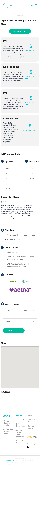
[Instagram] (28, 444)
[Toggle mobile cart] (32, 5)
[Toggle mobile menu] (36, 5)
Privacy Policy (31, 427)
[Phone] (28, 447)
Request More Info (20, 31)
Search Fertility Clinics (7, 423)
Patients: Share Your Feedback (20, 433)
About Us (20, 420)
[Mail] (34, 444)
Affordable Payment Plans (8, 431)
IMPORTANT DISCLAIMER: (9, 460)
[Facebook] (31, 444)
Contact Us (19, 442)
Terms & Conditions (32, 421)
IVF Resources (20, 425)
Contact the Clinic (14, 330)
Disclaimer (32, 415)
